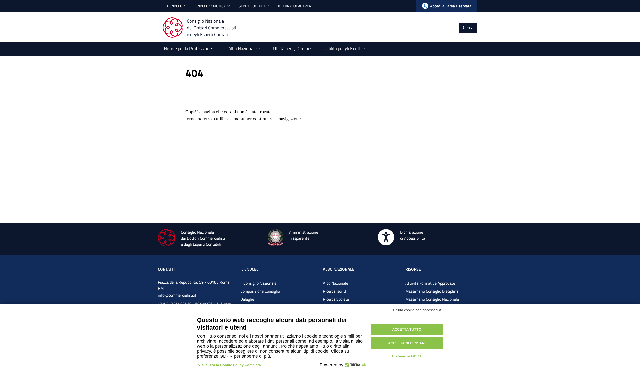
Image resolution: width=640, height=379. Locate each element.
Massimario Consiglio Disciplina (432, 291)
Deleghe (247, 299)
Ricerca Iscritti (335, 291)
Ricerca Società (336, 299)
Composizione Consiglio (260, 291)
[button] (177, 6)
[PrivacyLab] (355, 364)
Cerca (468, 27)
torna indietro (199, 118)
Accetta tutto (407, 329)
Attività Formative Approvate (430, 283)
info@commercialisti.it (177, 295)
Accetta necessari (407, 343)
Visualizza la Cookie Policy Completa (229, 365)
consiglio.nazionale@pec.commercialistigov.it (196, 303)
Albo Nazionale (335, 283)
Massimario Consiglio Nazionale (432, 299)
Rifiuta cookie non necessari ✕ (417, 310)
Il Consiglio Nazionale (258, 283)
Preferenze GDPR (406, 356)
